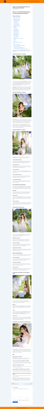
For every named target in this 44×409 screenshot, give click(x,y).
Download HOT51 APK (37, 1)
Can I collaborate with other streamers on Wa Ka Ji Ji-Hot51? (21, 48)
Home (24, 1)
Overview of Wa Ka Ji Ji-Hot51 (16, 18)
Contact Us (32, 1)
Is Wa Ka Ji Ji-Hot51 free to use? (17, 46)
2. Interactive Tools (16, 21)
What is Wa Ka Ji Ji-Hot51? (17, 44)
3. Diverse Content (16, 22)
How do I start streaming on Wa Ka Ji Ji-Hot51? (19, 45)
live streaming (23, 119)
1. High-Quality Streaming (17, 20)
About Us (29, 1)
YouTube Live (15, 41)
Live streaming (14, 86)
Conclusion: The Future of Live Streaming (18, 42)
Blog (26, 1)
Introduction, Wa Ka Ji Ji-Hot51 (16, 17)
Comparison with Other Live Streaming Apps (18, 38)
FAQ (13, 43)
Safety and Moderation (15, 34)
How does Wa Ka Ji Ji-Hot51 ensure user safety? (19, 47)
